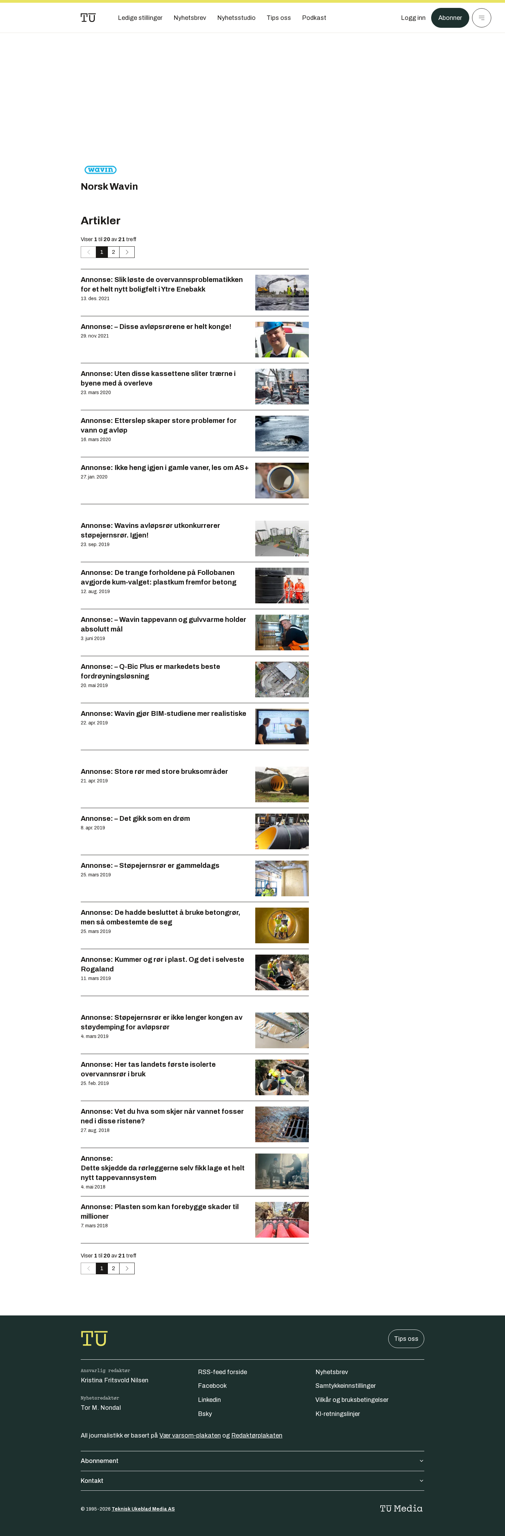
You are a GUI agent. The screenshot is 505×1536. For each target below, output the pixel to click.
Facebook (212, 1385)
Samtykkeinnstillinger (345, 1385)
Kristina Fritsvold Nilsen (114, 1380)
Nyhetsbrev (331, 1372)
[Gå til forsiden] (88, 17)
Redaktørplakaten (256, 1435)
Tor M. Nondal (101, 1407)
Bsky (205, 1413)
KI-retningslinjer (337, 1413)
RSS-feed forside (222, 1372)
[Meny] (481, 17)
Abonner (450, 17)
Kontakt (92, 1480)
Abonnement (100, 1460)
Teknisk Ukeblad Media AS (143, 1509)
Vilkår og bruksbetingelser (352, 1399)
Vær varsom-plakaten (190, 1435)
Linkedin (209, 1399)
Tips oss (406, 1338)
